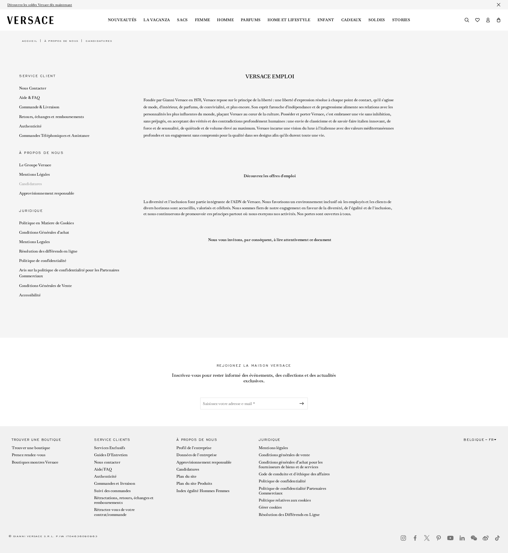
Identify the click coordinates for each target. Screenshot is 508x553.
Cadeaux (351, 20)
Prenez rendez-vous (28, 454)
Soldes (376, 20)
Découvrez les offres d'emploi (269, 175)
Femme (202, 20)
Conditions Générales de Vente (45, 285)
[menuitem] (122, 20)
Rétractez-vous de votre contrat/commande (114, 512)
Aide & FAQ (29, 97)
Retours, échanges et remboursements (51, 116)
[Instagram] (403, 538)
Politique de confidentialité (42, 260)
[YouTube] (450, 538)
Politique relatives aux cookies (285, 500)
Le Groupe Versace (35, 164)
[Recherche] (466, 20)
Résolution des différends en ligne (48, 251)
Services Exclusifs (109, 447)
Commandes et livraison (114, 483)
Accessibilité (30, 295)
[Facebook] (415, 538)
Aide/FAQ (103, 469)
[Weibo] (485, 538)
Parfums (250, 20)
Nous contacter (107, 462)
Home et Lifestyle (289, 20)
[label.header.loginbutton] (488, 20)
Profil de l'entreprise (193, 447)
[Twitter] (426, 538)
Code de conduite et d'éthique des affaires (294, 473)
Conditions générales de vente (284, 454)
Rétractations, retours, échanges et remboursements (123, 500)
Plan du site (186, 476)
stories (401, 20)
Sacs (182, 20)
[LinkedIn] (462, 538)
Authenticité (30, 126)
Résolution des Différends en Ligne (289, 514)
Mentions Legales (34, 241)
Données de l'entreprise (196, 454)
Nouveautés (122, 20)
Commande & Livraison (39, 106)
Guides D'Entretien (111, 454)
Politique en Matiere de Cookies (46, 222)
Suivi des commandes (112, 490)
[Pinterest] (438, 538)
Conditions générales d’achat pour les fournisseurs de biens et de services (290, 464)
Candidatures (30, 183)
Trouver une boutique (31, 447)
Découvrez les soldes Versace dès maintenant (39, 5)
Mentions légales (273, 447)
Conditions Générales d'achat (44, 232)
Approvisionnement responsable (46, 193)
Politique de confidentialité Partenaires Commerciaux (292, 491)
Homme (225, 20)
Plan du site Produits (194, 483)
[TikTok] (497, 538)
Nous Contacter (32, 88)
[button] (498, 20)
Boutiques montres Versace (35, 462)
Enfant (325, 20)
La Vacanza (156, 20)
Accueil (29, 40)
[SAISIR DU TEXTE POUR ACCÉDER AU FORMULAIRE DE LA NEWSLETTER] (303, 403)
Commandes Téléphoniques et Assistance (54, 135)
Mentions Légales (34, 174)
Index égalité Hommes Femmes (202, 490)
